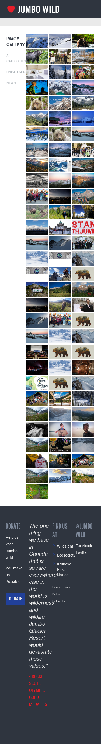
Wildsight (65, 546)
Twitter (82, 552)
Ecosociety (66, 555)
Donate (15, 598)
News (11, 83)
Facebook (84, 545)
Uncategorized (19, 72)
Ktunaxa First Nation (64, 569)
